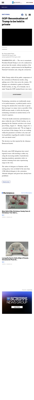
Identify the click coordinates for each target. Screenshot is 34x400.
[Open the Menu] (2, 2)
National (6, 14)
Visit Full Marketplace (26, 193)
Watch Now (29, 2)
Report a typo (6, 181)
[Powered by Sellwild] (29, 290)
